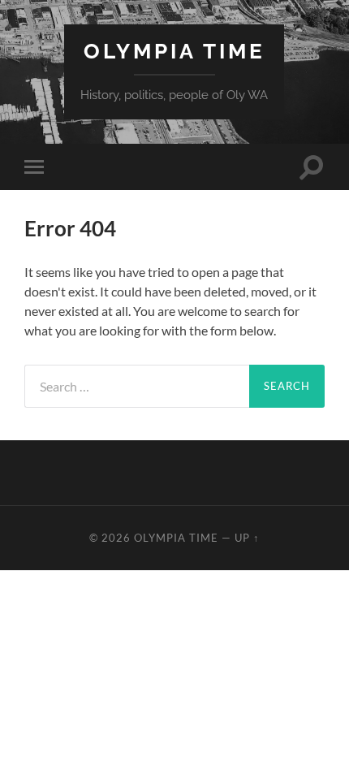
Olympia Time (174, 50)
